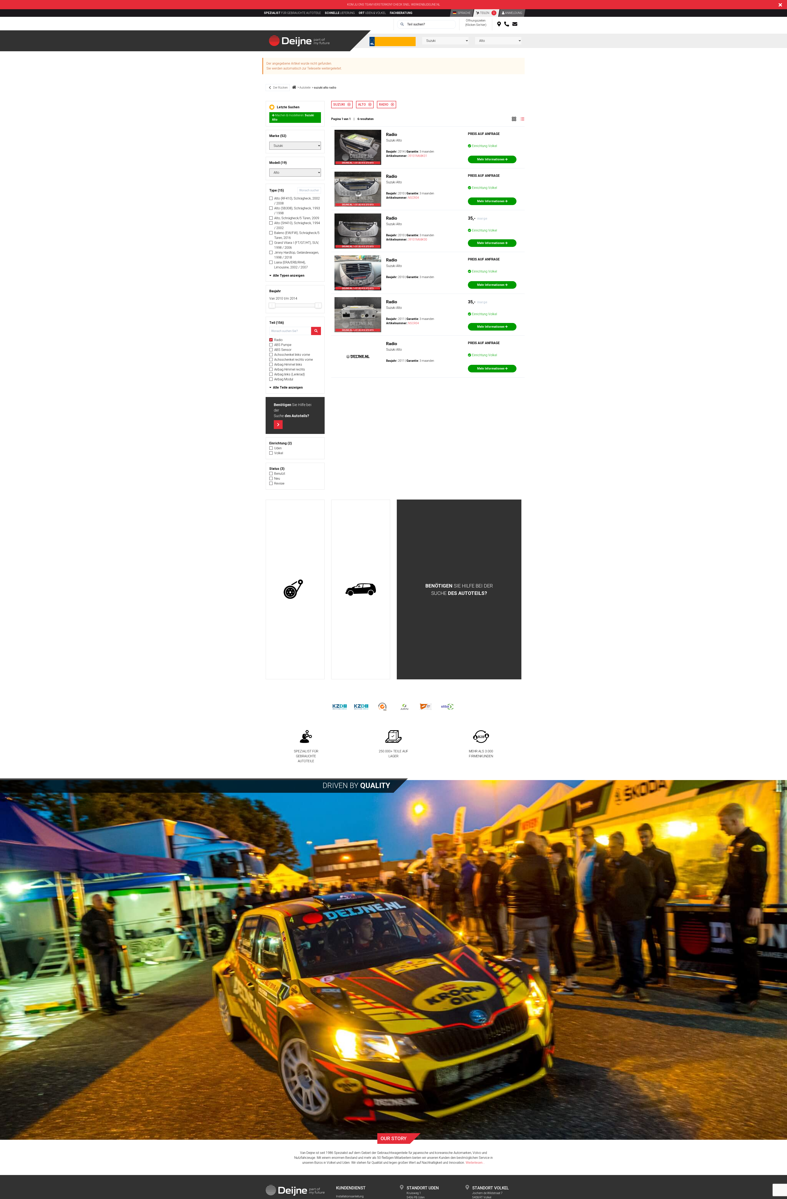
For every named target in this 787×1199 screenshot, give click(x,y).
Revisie (279, 483)
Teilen (487, 13)
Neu (277, 478)
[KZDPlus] (361, 706)
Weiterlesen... (475, 1163)
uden (278, 448)
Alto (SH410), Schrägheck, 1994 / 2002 (297, 225)
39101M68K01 (417, 155)
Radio (278, 340)
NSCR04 (413, 197)
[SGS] (382, 706)
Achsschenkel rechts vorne (293, 360)
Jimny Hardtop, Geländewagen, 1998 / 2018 (296, 255)
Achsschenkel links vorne (292, 355)
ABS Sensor (282, 350)
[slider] (271, 305)
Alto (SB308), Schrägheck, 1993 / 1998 (297, 210)
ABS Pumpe (282, 345)
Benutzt (279, 474)
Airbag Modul (283, 379)
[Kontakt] (515, 24)
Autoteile (304, 87)
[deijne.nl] (299, 40)
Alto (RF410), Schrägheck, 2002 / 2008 (297, 200)
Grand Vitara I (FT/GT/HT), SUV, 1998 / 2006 (296, 245)
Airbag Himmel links (288, 364)
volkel (278, 453)
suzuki (340, 104)
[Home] (294, 87)
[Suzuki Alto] (357, 147)
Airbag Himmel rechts (289, 369)
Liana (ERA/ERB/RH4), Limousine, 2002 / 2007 (291, 264)
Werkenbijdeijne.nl (425, 4)
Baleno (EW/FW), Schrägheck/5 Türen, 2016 (297, 235)
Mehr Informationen (491, 159)
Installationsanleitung (350, 1196)
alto (363, 104)
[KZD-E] (339, 706)
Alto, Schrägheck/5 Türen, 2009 (296, 218)
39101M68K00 (417, 239)
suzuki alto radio (325, 87)
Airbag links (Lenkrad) (289, 374)
